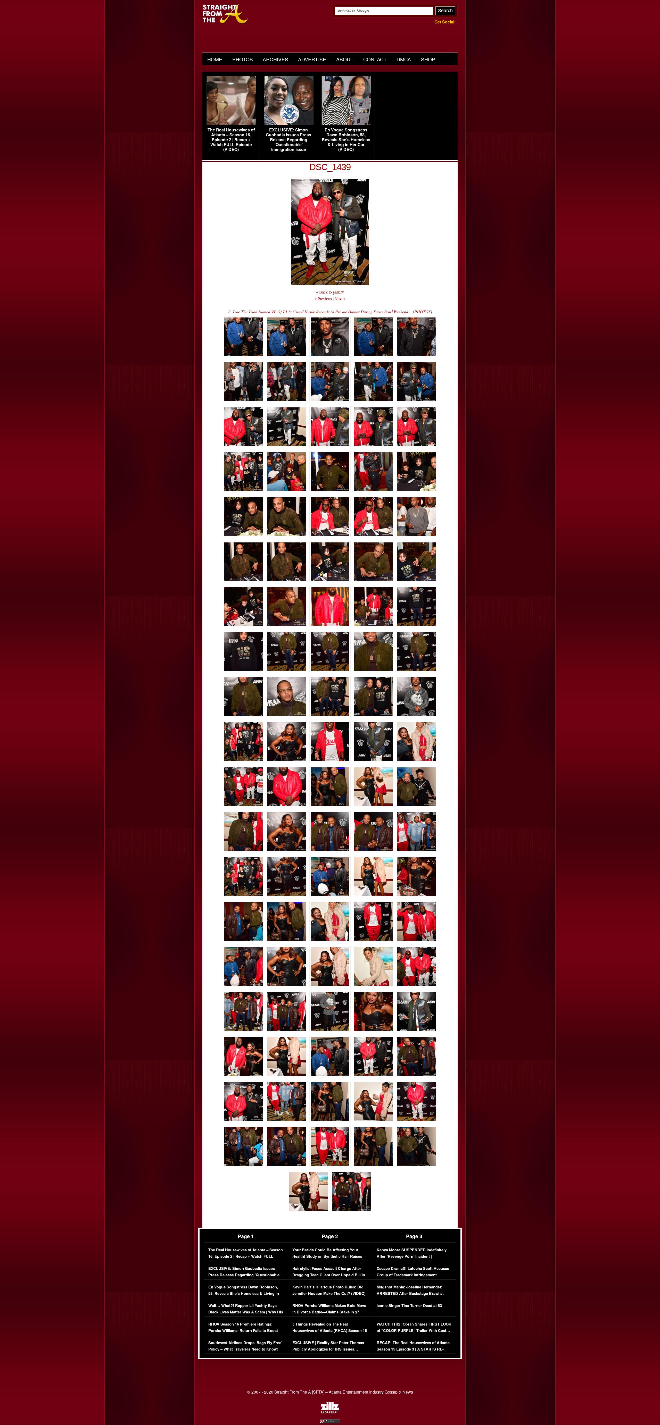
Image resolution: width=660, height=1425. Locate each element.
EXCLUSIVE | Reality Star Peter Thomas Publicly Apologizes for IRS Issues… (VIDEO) (328, 1349)
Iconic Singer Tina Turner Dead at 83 (409, 1305)
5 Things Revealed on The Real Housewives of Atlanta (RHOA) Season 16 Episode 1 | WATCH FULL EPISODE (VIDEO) (329, 1334)
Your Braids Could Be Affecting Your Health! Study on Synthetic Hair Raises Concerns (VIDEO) (327, 1256)
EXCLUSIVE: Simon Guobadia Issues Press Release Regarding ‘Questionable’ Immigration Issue (288, 139)
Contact (375, 59)
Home (214, 59)
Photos (242, 59)
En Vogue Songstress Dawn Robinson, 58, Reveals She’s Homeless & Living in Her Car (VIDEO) (346, 139)
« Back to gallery (330, 292)
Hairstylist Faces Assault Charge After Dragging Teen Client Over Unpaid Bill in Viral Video (328, 1275)
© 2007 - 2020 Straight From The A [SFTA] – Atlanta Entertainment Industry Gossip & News (330, 1392)
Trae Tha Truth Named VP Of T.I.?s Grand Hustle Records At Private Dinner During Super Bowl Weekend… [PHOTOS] (332, 311)
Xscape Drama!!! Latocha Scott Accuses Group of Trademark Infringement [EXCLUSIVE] (413, 1275)
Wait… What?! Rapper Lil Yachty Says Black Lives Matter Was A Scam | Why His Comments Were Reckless (245, 1312)
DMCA (404, 59)
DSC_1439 (330, 167)
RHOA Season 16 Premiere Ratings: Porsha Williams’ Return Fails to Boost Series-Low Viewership (243, 1330)
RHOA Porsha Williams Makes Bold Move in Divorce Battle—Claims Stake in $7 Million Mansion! (329, 1312)
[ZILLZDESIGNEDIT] (330, 1412)
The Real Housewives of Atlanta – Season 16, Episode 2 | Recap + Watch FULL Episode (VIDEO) (231, 139)
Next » (340, 298)
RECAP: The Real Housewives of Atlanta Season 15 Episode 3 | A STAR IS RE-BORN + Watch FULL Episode (413, 1349)
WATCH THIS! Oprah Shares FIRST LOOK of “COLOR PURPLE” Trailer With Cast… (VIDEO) (414, 1330)
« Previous (323, 298)
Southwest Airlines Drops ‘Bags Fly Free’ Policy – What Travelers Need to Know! (245, 1346)
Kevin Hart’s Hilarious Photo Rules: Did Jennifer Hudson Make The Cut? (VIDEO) (329, 1290)
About (344, 59)
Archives (275, 59)
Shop (428, 59)
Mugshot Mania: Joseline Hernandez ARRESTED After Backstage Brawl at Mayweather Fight (410, 1293)
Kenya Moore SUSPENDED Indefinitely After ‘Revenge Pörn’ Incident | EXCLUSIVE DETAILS (412, 1256)
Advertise (312, 59)
